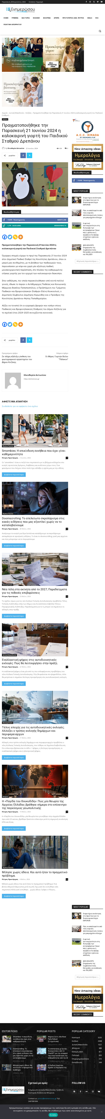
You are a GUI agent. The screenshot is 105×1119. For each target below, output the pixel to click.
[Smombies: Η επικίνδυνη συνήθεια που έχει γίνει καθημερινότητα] (35, 430)
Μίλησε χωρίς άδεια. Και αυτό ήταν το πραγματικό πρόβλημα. (23, 1067)
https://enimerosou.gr (31, 379)
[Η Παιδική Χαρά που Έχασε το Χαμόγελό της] (41, 1067)
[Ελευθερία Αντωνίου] (3, 148)
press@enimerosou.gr (47, 1098)
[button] (100, 31)
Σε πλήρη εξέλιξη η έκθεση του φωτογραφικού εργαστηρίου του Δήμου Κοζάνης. (17, 359)
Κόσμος (5, 797)
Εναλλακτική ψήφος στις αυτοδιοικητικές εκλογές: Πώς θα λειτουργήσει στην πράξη (29, 661)
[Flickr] (86, 1091)
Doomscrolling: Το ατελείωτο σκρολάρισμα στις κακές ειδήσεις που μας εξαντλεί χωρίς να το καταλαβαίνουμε (33, 522)
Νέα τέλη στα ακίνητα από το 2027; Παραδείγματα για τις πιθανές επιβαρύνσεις (34, 591)
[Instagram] (90, 2)
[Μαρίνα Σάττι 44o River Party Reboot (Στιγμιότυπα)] (41, 1039)
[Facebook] (86, 2)
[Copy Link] (15, 237)
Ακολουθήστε (60, 225)
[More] (20, 237)
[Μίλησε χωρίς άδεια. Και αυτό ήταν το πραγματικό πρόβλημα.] (35, 852)
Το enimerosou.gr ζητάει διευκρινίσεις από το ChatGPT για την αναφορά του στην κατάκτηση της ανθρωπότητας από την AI (58, 1053)
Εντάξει (53, 1115)
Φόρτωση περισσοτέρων (87, 261)
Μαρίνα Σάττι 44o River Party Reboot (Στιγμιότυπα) (57, 1039)
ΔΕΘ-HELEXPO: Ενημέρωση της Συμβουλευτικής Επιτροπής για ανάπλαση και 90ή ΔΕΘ (92, 249)
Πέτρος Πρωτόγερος (10, 458)
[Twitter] (94, 2)
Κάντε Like (61, 220)
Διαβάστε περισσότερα (14, 475)
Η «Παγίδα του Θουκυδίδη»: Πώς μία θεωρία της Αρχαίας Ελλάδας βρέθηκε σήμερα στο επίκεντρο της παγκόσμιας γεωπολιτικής (34, 805)
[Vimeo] (97, 2)
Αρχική (4, 113)
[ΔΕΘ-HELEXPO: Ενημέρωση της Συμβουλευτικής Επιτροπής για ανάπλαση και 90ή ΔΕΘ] (76, 247)
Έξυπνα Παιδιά (8, 446)
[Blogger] (74, 1091)
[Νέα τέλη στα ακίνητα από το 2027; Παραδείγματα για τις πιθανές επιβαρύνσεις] (35, 569)
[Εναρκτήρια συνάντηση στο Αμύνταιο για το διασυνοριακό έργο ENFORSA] (76, 200)
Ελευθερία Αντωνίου (16, 148)
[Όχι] (101, 1111)
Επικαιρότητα (7, 585)
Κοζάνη (28, 113)
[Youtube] (101, 2)
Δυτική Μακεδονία (16, 113)
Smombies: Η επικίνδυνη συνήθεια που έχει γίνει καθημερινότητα (22, 1039)
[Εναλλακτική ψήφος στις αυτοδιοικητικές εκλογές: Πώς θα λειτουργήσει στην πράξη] (35, 639)
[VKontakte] (99, 1091)
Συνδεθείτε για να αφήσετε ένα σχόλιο (20, 406)
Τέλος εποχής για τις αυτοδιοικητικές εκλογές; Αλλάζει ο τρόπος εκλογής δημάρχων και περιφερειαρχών (33, 731)
